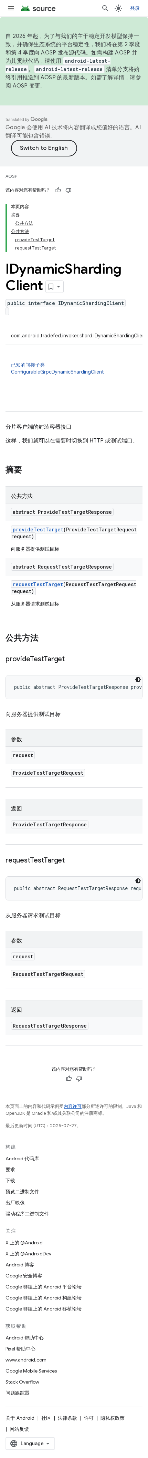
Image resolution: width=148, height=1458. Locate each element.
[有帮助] (58, 190)
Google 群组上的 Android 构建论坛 (44, 1298)
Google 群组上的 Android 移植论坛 (44, 1309)
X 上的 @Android (24, 1243)
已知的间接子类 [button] (57, 368)
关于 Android (20, 1418)
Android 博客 (20, 1265)
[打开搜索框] (105, 8)
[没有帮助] (68, 190)
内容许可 (73, 1106)
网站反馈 (19, 1429)
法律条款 (67, 1418)
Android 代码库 (22, 1158)
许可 (89, 1418)
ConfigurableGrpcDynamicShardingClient (57, 372)
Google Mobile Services (31, 1371)
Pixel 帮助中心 (20, 1349)
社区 (46, 1418)
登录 (135, 8)
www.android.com (26, 1360)
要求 (10, 1169)
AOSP (11, 176)
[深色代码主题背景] (138, 679)
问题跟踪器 (18, 1393)
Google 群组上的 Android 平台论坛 (44, 1287)
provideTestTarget (38, 529)
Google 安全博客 (24, 1276)
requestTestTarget (38, 584)
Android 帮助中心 (25, 1338)
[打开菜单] (11, 8)
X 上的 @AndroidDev (28, 1254)
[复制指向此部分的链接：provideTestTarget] (71, 659)
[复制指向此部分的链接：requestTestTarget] (71, 861)
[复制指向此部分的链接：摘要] (29, 470)
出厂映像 (15, 1203)
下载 (10, 1180)
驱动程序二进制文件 (27, 1214)
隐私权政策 (113, 1418)
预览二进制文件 (22, 1192)
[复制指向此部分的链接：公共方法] (45, 638)
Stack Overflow (22, 1382)
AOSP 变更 (27, 85)
